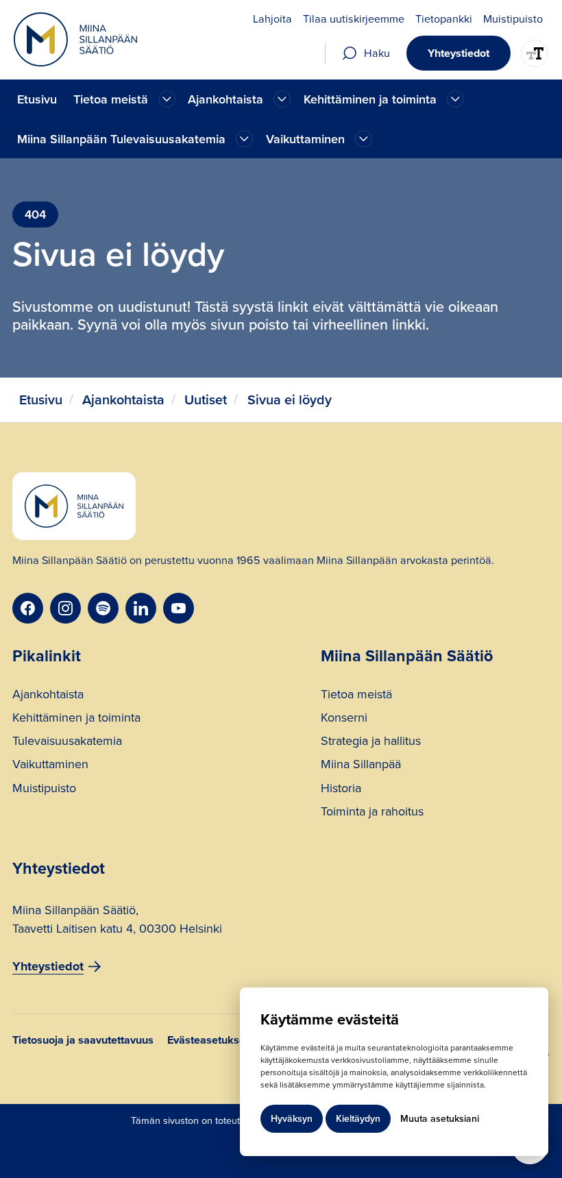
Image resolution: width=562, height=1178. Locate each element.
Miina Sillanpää (361, 766)
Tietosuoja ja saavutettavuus (83, 1041)
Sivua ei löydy (289, 400)
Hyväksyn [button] (292, 1119)
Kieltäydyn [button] (358, 1119)
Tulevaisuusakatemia (67, 742)
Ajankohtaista (123, 400)
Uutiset (205, 400)
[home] (75, 39)
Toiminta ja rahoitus (372, 813)
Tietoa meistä (356, 696)
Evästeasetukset (208, 1041)
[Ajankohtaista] (166, 99)
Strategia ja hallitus (371, 742)
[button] (122, 99)
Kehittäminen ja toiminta (76, 719)
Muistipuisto (44, 790)
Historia (341, 790)
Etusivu (37, 99)
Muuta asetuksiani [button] (439, 1119)
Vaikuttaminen (50, 766)
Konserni (344, 719)
